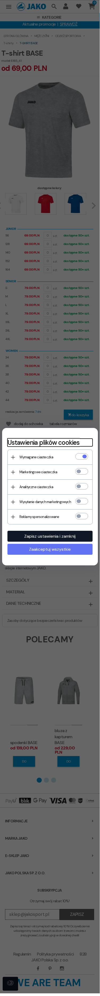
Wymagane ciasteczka (36, 457)
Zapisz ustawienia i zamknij (50, 536)
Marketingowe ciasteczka (38, 472)
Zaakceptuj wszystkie (50, 549)
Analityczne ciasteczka (36, 487)
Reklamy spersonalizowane (39, 517)
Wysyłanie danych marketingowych (45, 502)
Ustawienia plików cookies (43, 442)
